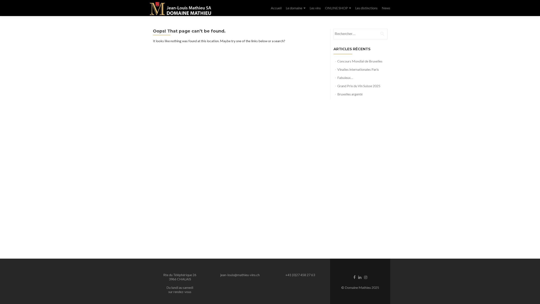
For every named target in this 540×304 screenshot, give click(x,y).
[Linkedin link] (359, 277)
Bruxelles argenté (350, 94)
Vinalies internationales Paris (358, 69)
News (386, 8)
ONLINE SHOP (336, 8)
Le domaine (294, 8)
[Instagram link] (365, 277)
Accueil (276, 8)
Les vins (315, 8)
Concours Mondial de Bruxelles (359, 61)
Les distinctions (366, 8)
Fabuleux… (345, 78)
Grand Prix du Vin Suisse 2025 (358, 86)
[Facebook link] (354, 277)
